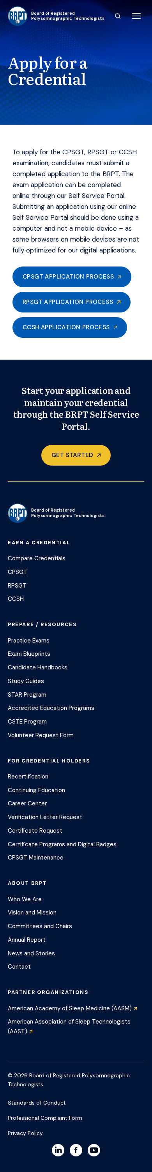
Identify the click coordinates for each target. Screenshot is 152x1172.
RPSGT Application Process (68, 302)
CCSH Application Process (66, 327)
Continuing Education (36, 790)
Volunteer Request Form (41, 735)
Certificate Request (35, 831)
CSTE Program (27, 721)
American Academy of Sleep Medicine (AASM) (70, 1008)
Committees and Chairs (40, 926)
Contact (19, 967)
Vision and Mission (32, 912)
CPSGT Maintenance (36, 857)
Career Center (27, 803)
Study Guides (26, 681)
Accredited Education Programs (51, 708)
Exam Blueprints (29, 654)
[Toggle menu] (136, 16)
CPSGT (17, 572)
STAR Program (27, 695)
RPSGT (17, 586)
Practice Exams (28, 640)
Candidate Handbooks (37, 667)
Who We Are (25, 899)
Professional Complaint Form (45, 1117)
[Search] (118, 16)
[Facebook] (76, 1150)
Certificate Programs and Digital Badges (62, 844)
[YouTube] (94, 1150)
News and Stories (31, 953)
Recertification (28, 776)
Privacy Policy (25, 1133)
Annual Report (27, 940)
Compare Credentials (36, 558)
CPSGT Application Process (68, 277)
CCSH (16, 599)
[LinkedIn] (58, 1150)
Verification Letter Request (45, 817)
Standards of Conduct (37, 1102)
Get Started (72, 455)
